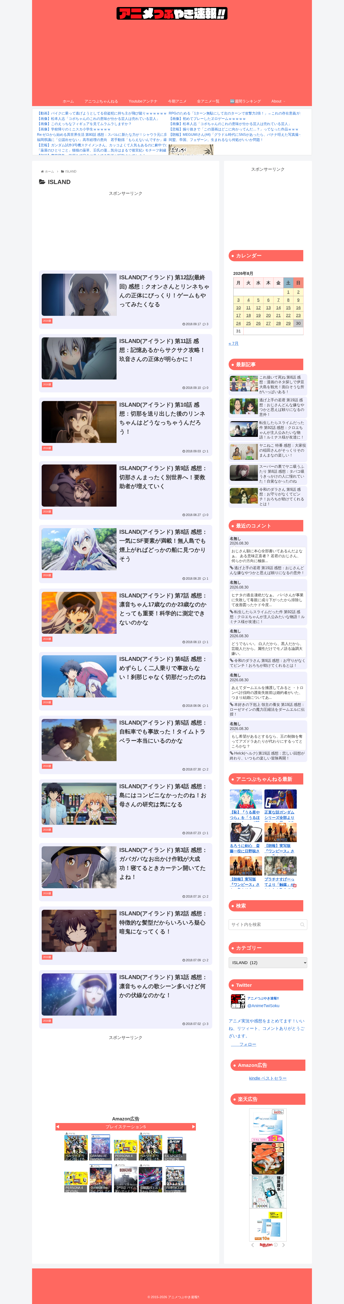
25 (248, 323)
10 (238, 307)
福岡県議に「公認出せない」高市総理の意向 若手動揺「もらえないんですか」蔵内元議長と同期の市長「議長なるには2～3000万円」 (143, 140)
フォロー (243, 1044)
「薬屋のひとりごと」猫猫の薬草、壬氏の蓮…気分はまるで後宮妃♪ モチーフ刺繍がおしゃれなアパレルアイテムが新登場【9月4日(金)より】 (148, 150)
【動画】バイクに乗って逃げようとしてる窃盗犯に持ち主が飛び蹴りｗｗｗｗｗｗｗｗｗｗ (109, 113)
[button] (302, 924)
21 (278, 315)
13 (268, 307)
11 (248, 307)
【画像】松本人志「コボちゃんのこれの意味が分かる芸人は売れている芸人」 (98, 119)
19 (258, 315)
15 (288, 307)
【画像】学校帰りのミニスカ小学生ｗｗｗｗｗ (74, 129)
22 (288, 315)
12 (258, 307)
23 (298, 315)
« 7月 (234, 343)
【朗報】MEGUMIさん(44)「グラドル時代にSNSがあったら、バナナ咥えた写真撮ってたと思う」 (246, 134)
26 (258, 323)
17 (238, 315)
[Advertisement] (172, 61)
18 (248, 315)
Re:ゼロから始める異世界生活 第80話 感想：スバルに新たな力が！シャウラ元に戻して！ (107, 134)
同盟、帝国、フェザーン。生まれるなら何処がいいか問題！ (216, 140)
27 (268, 323)
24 (238, 323)
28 (278, 323)
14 (278, 307)
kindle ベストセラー (268, 1078)
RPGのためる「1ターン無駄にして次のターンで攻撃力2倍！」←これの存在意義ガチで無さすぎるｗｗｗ (252, 113)
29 (288, 323)
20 (268, 315)
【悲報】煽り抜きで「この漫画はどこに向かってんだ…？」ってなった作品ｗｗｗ (234, 129)
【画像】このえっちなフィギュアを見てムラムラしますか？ (84, 124)
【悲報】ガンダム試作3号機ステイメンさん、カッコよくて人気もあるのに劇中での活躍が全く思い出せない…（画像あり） (134, 145)
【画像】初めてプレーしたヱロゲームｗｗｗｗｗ (207, 119)
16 (298, 307)
